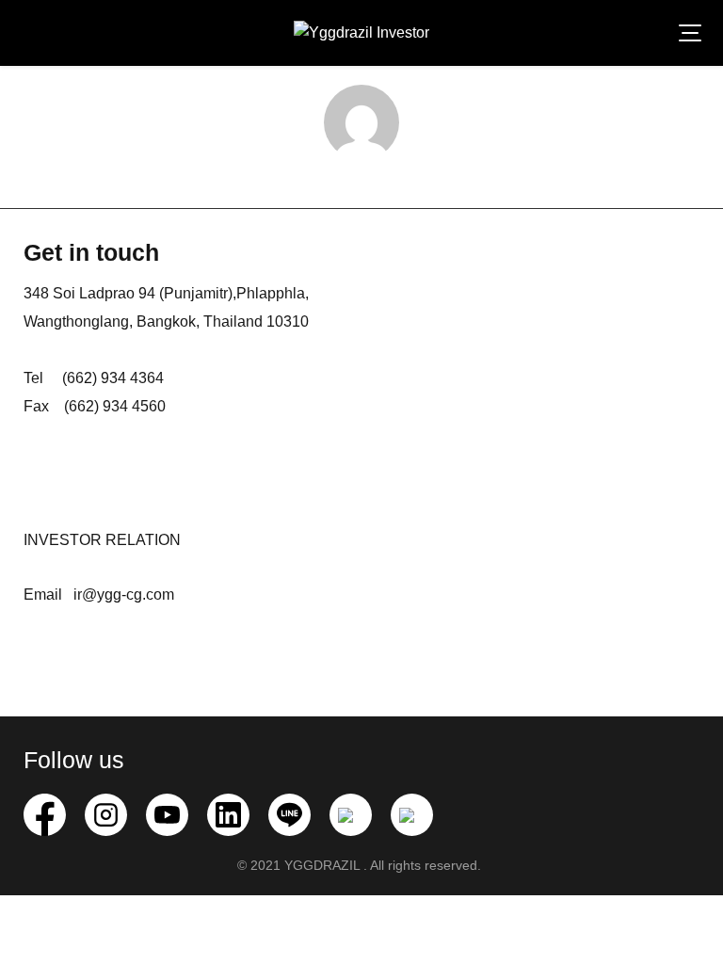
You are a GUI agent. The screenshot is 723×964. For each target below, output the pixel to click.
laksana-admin (362, 178)
